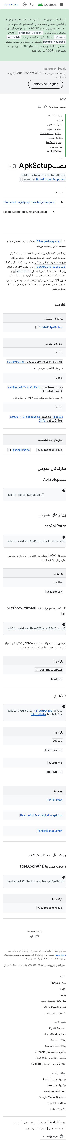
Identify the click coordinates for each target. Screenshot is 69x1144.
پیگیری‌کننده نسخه (57, 1109)
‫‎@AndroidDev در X (55, 1034)
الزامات (62, 988)
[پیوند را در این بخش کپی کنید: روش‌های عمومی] (33, 515)
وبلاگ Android (58, 1040)
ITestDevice (31, 417)
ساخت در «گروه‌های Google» (51, 1057)
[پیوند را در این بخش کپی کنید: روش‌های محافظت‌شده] (24, 855)
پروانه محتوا (60, 954)
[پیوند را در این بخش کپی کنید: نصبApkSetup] (38, 480)
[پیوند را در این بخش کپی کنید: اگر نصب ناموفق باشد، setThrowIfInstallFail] (56, 613)
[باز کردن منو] (61, 4)
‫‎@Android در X (57, 1028)
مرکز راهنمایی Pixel (56, 1085)
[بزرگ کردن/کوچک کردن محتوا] (49, 115)
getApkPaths (21, 450)
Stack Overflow (57, 1103)
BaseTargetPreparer (50, 179)
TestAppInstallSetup (50, 266)
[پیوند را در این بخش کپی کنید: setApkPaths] (40, 526)
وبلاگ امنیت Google (55, 1046)
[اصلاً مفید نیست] (39, 107)
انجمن (43, 1122)
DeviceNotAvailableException (41, 815)
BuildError (54, 800)
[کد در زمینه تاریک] (63, 490)
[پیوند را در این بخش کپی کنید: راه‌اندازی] (49, 696)
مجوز (16, 1122)
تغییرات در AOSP (56, 50)
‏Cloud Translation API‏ (29, 73)
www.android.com (55, 1091)
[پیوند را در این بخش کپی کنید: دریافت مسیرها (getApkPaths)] (15, 866)
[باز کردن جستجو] (31, 4)
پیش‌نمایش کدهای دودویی (53, 1000)
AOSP (63, 99)
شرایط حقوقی (30, 1122)
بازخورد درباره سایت (36, 1128)
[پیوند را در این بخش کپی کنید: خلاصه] (50, 305)
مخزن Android (58, 983)
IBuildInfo (38, 714)
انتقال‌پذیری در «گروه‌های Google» (48, 1063)
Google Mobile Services (52, 1097)
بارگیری (62, 994)
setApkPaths (15, 361)
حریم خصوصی (56, 1128)
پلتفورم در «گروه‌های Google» (50, 1052)
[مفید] (45, 107)
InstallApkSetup (50, 327)
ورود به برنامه (11, 4)
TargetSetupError (49, 830)
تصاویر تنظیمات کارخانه (54, 1006)
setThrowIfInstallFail (24, 387)
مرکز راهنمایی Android (54, 1079)
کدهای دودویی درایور (55, 1012)
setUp (14, 417)
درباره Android (58, 1122)
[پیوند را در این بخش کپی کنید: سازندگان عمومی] (33, 468)
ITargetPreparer (49, 241)
